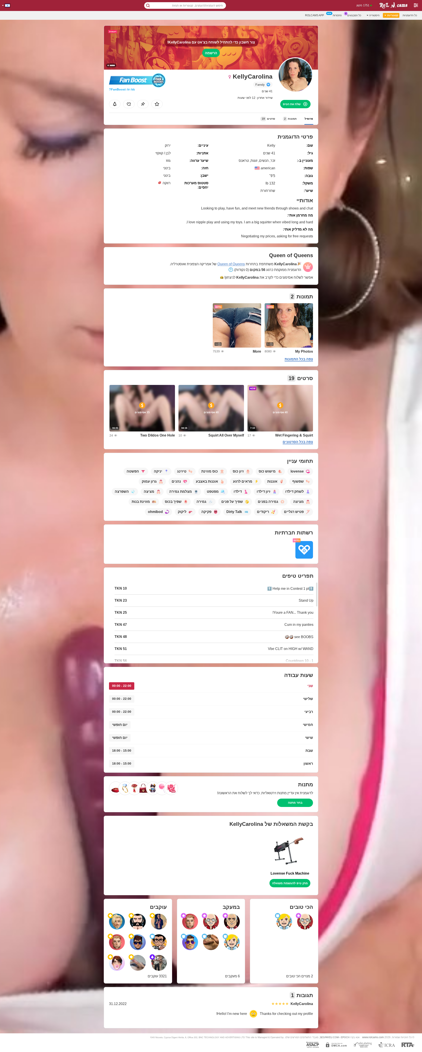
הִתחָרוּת (337, 15)
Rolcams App (314, 15)
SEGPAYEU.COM (329, 1037)
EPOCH (345, 1037)
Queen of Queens (231, 264)
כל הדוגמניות (410, 15)
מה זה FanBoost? (122, 89)
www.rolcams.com (373, 1037)
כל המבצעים (354, 15)
